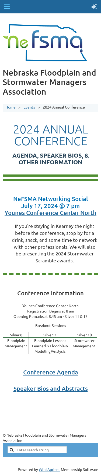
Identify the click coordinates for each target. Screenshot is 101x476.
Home (10, 107)
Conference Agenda (50, 372)
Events (29, 107)
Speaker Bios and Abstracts (50, 388)
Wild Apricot (49, 469)
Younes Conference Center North (50, 212)
